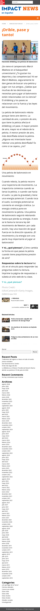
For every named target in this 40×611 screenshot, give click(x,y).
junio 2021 (5, 507)
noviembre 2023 (7, 449)
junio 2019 (5, 558)
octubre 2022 (6, 475)
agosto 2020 (6, 528)
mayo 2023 (5, 459)
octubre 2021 (6, 498)
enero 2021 (5, 518)
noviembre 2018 (7, 574)
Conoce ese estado (8, 589)
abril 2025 (5, 414)
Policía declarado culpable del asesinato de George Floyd (21, 319)
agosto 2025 (6, 408)
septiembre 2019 (7, 552)
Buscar (4, 349)
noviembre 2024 (7, 425)
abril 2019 (5, 563)
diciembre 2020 (7, 520)
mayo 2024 (5, 436)
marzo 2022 (6, 487)
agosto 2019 (6, 554)
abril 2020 (5, 537)
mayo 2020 (5, 535)
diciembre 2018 (7, 571)
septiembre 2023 (7, 453)
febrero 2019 (6, 567)
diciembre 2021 (7, 494)
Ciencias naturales (7, 587)
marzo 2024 (6, 440)
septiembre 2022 (7, 477)
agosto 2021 (6, 503)
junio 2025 (5, 410)
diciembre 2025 (7, 399)
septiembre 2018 (7, 578)
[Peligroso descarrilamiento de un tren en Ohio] (6, 339)
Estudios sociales (7, 600)
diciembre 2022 (7, 470)
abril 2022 (5, 485)
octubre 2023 (6, 451)
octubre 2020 (6, 524)
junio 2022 (5, 481)
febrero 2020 (6, 541)
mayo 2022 (5, 483)
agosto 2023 (6, 455)
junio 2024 (5, 434)
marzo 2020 (6, 539)
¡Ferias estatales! (7, 361)
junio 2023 (5, 457)
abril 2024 (5, 438)
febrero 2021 (6, 515)
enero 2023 (5, 468)
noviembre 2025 (7, 401)
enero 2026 (5, 397)
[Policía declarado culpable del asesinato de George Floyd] (6, 320)
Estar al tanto (6, 596)
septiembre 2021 (7, 500)
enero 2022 (5, 492)
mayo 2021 (5, 509)
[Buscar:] (22, 2)
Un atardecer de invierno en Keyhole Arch (24, 328)
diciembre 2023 (7, 447)
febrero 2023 (6, 466)
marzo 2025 (6, 416)
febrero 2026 (6, 395)
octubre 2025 (6, 404)
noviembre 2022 (7, 472)
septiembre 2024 (7, 429)
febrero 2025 (6, 419)
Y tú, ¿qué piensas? (12, 282)
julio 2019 (5, 556)
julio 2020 (5, 531)
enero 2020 (5, 543)
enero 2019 (5, 569)
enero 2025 (5, 421)
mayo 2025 (5, 412)
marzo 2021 (6, 513)
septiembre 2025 (7, 406)
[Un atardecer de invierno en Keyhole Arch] (6, 329)
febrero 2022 (6, 490)
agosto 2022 (6, 479)
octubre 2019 (6, 550)
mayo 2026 (5, 388)
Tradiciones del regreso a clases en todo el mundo (18, 359)
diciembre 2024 (7, 423)
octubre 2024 (6, 427)
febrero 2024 (6, 442)
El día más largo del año (9, 366)
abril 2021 (5, 511)
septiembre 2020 (7, 526)
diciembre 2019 (7, 546)
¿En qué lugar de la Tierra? (10, 585)
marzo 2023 (6, 464)
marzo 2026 (6, 393)
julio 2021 (5, 505)
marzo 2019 (6, 565)
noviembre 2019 (7, 548)
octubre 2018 (6, 576)
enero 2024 (5, 444)
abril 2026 (5, 391)
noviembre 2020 (7, 522)
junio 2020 (5, 533)
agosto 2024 (6, 431)
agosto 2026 (6, 384)
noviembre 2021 (7, 496)
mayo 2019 (5, 561)
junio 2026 (5, 386)
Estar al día (5, 591)
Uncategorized (6, 602)
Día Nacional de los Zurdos (10, 364)
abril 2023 (5, 462)
